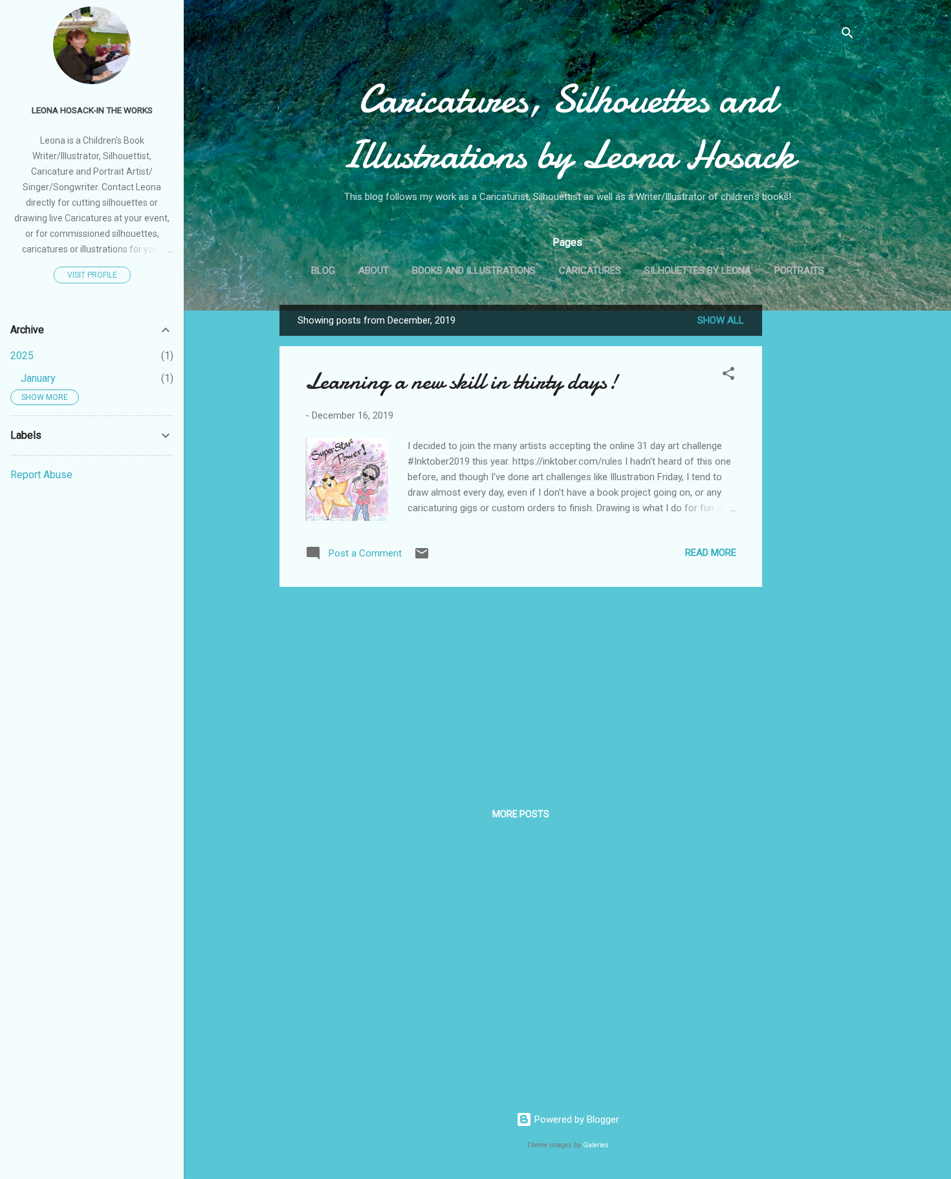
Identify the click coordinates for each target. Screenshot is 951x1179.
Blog (323, 270)
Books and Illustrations (474, 270)
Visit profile (92, 275)
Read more (710, 552)
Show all (720, 320)
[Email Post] (422, 558)
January (38, 378)
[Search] (847, 35)
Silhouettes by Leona (697, 270)
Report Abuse (41, 474)
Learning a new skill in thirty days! (461, 381)
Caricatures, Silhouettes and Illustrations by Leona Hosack (567, 126)
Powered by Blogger (575, 1119)
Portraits (799, 270)
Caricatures (590, 270)
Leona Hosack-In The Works (92, 110)
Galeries (596, 1145)
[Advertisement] (813, 499)
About (373, 270)
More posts (520, 814)
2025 (22, 355)
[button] (728, 376)
